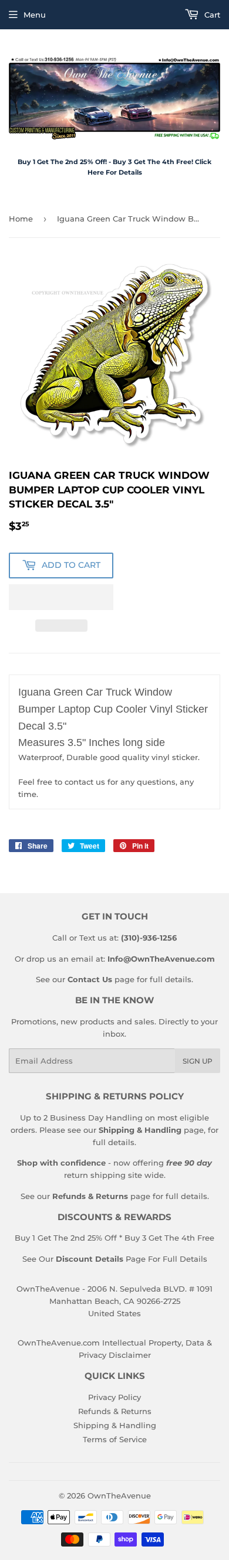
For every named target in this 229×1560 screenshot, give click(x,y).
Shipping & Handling (114, 1425)
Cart (211, 14)
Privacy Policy (114, 1397)
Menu (34, 14)
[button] (61, 597)
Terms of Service (115, 1439)
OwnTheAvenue (119, 1495)
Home (21, 218)
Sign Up (198, 1061)
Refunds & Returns (114, 1411)
